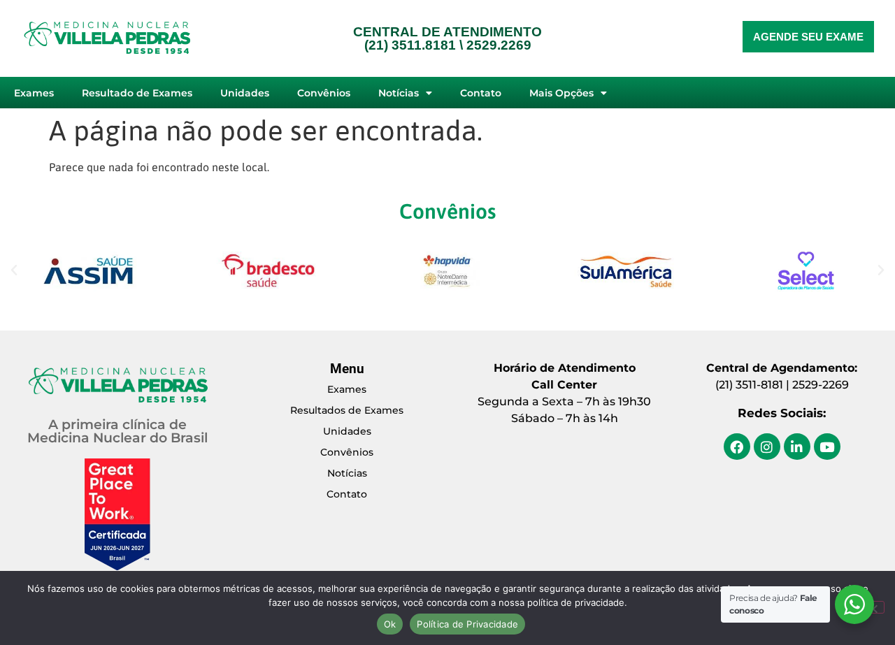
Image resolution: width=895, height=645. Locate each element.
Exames (34, 93)
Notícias (398, 93)
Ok (390, 624)
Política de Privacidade (467, 624)
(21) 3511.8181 (410, 45)
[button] (14, 270)
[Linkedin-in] (797, 446)
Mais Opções (561, 93)
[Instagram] (767, 446)
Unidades (244, 93)
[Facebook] (737, 446)
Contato (480, 93)
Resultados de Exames (346, 410)
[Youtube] (827, 446)
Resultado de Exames (137, 93)
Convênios (323, 93)
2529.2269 (498, 45)
